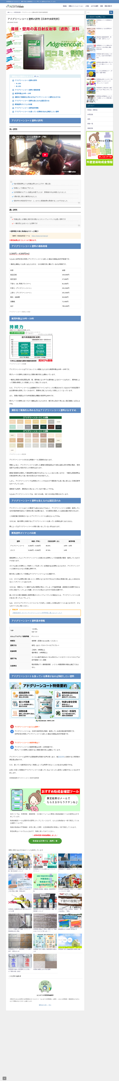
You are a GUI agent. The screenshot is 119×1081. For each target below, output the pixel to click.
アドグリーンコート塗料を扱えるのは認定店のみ (31, 100)
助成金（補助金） (93, 110)
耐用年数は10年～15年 (22, 93)
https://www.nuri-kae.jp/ (40, 236)
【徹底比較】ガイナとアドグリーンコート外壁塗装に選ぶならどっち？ (37, 613)
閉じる (36, 76)
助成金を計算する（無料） (44, 841)
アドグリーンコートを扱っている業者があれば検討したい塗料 (36, 111)
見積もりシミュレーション (76, 6)
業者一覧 (90, 123)
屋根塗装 (90, 128)
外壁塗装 (90, 114)
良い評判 (18, 83)
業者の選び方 (108, 6)
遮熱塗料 (61, 757)
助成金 (65, 6)
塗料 (88, 119)
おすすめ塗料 (94, 6)
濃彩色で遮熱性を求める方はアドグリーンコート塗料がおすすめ (36, 97)
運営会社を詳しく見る (45, 1005)
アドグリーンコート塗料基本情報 (26, 108)
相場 (101, 6)
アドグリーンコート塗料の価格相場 (26, 90)
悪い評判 (18, 86)
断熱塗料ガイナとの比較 (22, 104)
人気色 (87, 6)
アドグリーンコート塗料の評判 (25, 80)
